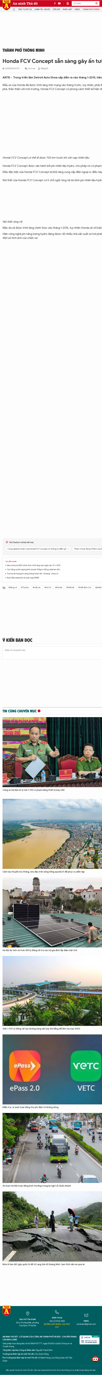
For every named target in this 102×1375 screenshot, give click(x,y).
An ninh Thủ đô (25, 3)
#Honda (58, 587)
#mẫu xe (36, 587)
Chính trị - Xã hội (42, 9)
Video (77, 9)
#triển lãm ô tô (84, 587)
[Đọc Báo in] (69, 3)
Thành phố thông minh (23, 50)
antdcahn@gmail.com (86, 1324)
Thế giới (56, 9)
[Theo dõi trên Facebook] (55, 3)
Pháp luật (67, 9)
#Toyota (25, 587)
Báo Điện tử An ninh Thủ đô (6, 5)
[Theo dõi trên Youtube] (59, 3)
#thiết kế (70, 587)
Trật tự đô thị (25, 9)
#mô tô (47, 587)
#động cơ (12, 587)
